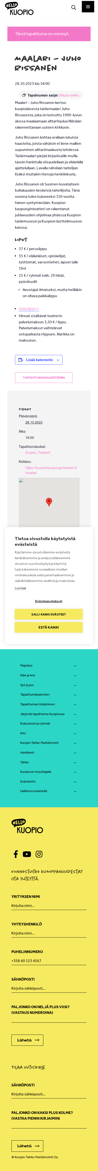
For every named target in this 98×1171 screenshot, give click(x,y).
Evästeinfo (28, 781)
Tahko (24, 762)
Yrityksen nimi (25, 896)
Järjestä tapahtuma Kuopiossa (42, 714)
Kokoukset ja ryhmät (35, 723)
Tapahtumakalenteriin (44, 378)
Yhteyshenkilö (26, 924)
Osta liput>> (29, 308)
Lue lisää (20, 588)
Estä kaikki (49, 627)
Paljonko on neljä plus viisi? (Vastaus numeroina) (40, 1010)
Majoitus (26, 665)
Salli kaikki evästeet (48, 614)
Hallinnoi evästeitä (33, 791)
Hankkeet (27, 752)
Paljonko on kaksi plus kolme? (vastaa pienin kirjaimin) (42, 1115)
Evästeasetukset (48, 601)
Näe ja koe (27, 675)
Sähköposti (23, 979)
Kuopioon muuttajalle (35, 772)
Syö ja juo (27, 685)
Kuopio (30, 452)
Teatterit (44, 452)
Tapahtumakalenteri (34, 694)
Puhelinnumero (27, 951)
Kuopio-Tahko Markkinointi (39, 743)
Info (23, 733)
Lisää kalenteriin (39, 359)
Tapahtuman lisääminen (37, 704)
